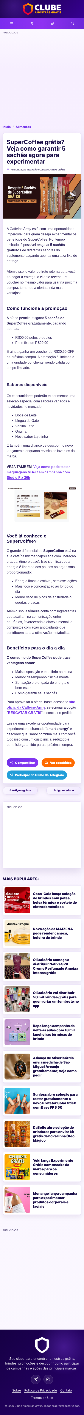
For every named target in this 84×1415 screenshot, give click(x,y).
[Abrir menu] (11, 23)
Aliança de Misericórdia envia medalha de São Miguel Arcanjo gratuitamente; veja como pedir (55, 1066)
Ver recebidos (61, 762)
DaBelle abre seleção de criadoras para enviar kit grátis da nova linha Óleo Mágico (54, 1133)
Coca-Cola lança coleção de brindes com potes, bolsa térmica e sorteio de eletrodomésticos (55, 900)
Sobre (16, 1390)
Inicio (7, 127)
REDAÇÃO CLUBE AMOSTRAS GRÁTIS (46, 170)
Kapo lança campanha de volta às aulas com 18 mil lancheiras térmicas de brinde (54, 1032)
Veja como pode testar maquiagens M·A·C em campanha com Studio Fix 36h (38, 472)
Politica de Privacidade (40, 1390)
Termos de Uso (42, 1397)
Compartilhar (25, 762)
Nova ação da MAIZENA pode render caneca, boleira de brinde (53, 933)
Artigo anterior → (63, 790)
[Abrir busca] (72, 23)
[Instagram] (52, 23)
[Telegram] (32, 23)
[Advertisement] (42, 78)
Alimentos (23, 127)
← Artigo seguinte (20, 790)
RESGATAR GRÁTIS (24, 713)
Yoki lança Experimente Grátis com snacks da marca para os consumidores (53, 1166)
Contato (66, 1390)
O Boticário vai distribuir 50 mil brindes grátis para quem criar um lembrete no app (56, 999)
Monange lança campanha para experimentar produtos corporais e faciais (55, 1200)
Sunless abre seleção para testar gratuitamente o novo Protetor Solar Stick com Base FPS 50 (55, 1100)
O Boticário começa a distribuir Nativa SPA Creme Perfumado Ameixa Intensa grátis (55, 966)
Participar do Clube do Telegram (39, 775)
